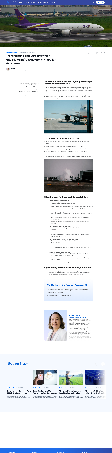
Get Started (100, 2)
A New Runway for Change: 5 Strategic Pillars (30, 89)
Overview (22, 80)
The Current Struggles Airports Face (28, 86)
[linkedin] (104, 53)
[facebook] (101, 53)
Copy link (92, 53)
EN (94, 2)
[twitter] (97, 53)
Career (40, 2)
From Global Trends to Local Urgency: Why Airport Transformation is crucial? (30, 84)
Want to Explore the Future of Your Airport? (30, 95)
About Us (21, 2)
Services (27, 2)
